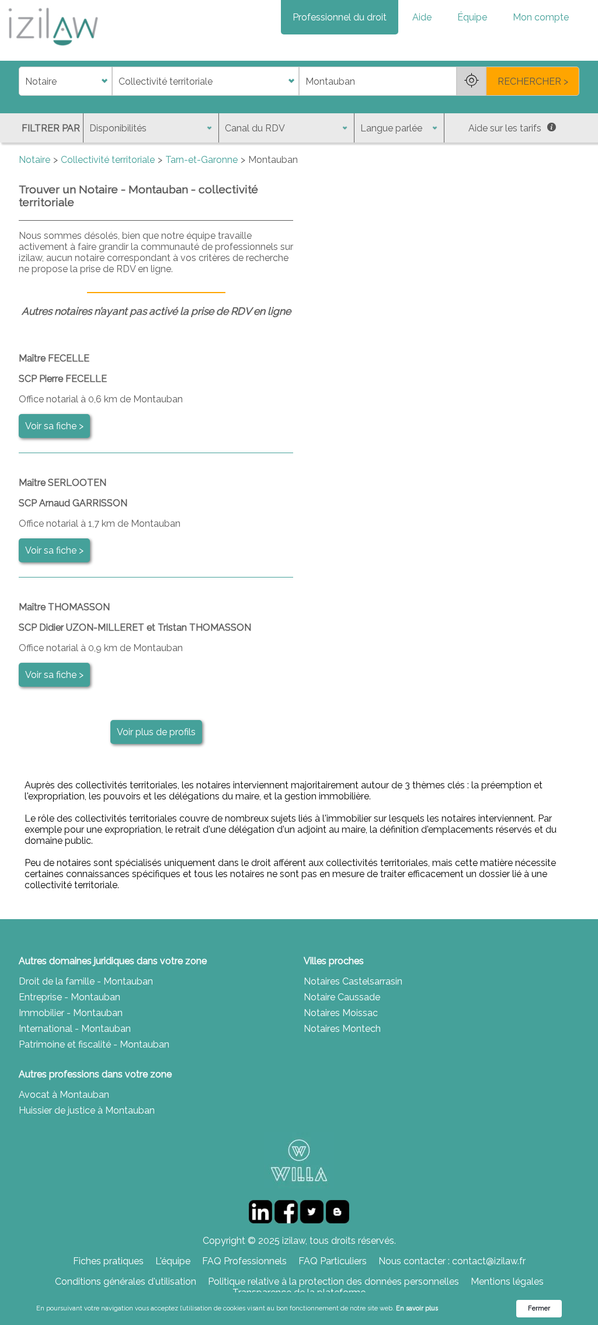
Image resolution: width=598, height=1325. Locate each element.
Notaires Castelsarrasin (353, 981)
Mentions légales (507, 1281)
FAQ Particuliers (332, 1261)
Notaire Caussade (342, 997)
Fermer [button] (539, 1308)
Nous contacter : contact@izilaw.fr (452, 1261)
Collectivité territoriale (108, 159)
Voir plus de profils (156, 732)
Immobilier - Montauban (71, 1012)
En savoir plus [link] (417, 1308)
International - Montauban (75, 1028)
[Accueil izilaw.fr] (52, 49)
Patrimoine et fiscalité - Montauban (94, 1044)
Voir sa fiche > (54, 426)
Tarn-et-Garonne (201, 159)
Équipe (472, 17)
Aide (422, 17)
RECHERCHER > (533, 81)
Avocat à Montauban (64, 1094)
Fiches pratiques (108, 1261)
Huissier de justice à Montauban (87, 1110)
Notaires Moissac (341, 1012)
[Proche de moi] (471, 81)
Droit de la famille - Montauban (86, 981)
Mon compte (541, 17)
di (22, 81)
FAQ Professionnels (244, 1261)
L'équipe (172, 1261)
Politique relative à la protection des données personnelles (333, 1281)
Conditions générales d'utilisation (125, 1281)
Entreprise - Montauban (69, 997)
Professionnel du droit (340, 17)
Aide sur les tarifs (504, 128)
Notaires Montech (342, 1028)
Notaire (34, 159)
